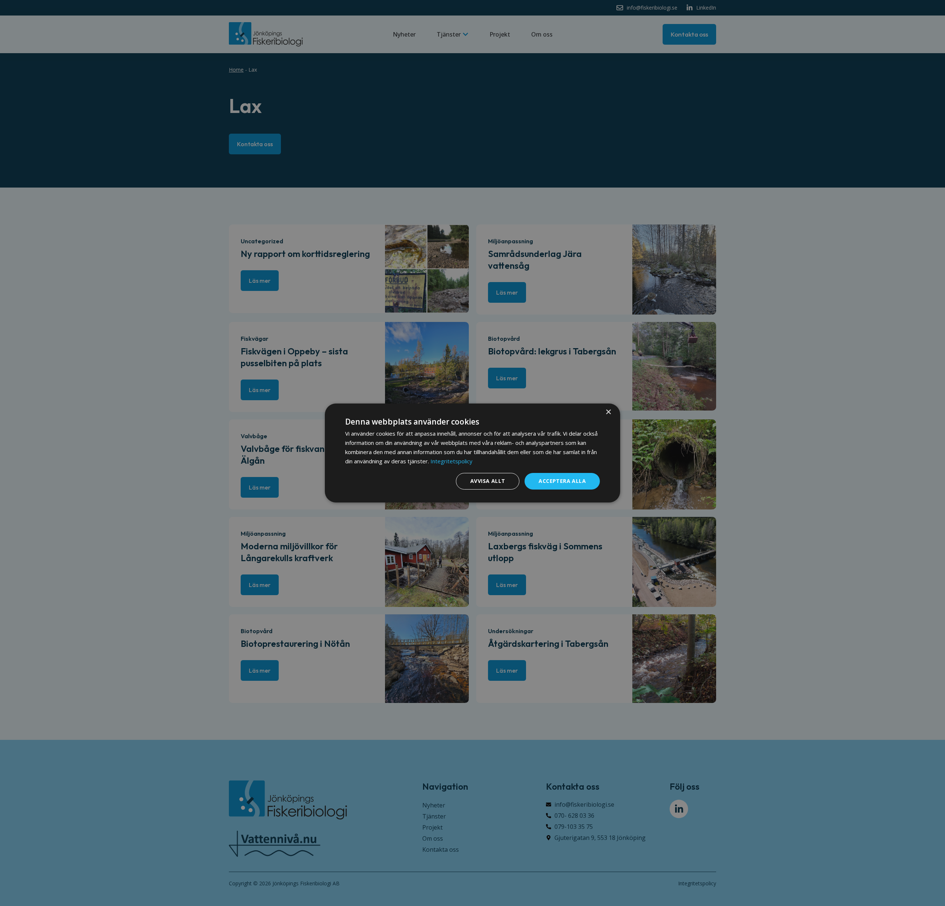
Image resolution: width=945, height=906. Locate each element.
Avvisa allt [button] (487, 480)
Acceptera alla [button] (562, 480)
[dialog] (472, 453)
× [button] (608, 412)
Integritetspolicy (451, 461)
